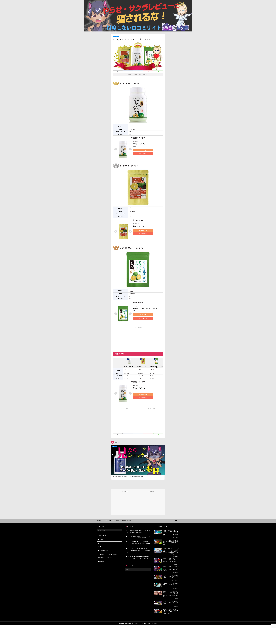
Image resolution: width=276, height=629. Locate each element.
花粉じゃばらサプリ (139, 144)
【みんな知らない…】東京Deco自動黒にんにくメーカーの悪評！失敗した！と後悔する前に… (138, 558)
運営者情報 (101, 561)
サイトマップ (102, 543)
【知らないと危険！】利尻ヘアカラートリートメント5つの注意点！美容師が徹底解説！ (138, 537)
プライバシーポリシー (104, 546)
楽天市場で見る (143, 153)
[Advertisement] (138, 339)
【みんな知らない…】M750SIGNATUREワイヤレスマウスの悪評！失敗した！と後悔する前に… (138, 550)
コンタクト (101, 539)
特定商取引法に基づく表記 (105, 557)
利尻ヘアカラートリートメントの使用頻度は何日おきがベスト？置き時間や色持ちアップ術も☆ (138, 543)
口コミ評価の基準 (103, 550)
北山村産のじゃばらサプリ (141, 226)
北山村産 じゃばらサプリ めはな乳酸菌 (145, 308)
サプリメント (116, 36)
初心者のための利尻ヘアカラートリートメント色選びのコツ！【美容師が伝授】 (138, 531)
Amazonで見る (143, 150)
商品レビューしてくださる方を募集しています (110, 554)
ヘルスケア (105, 520)
